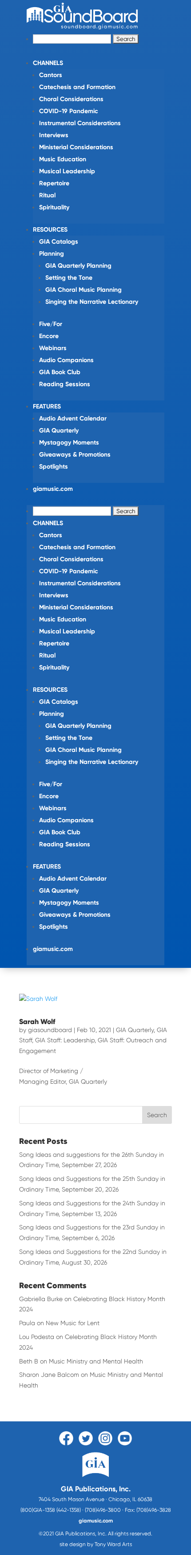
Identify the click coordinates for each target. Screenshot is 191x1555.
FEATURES (47, 406)
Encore (49, 336)
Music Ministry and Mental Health (96, 1361)
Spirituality (54, 207)
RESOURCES (50, 229)
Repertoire (54, 183)
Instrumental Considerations (80, 123)
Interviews (53, 135)
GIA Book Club (59, 372)
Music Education (62, 159)
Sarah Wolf (37, 1021)
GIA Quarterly (59, 430)
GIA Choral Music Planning (83, 290)
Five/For (50, 324)
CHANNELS (48, 63)
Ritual (47, 195)
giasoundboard (50, 1029)
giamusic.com (53, 489)
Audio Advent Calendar (73, 418)
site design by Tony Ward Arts (96, 1544)
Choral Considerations (71, 99)
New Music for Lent (72, 1322)
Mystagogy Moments (69, 442)
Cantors (50, 75)
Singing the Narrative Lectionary (91, 302)
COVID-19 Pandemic (68, 111)
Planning (51, 253)
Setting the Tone (68, 278)
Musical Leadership (67, 171)
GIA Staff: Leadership (65, 1040)
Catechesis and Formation (77, 87)
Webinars (53, 348)
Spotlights (53, 466)
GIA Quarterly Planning (78, 265)
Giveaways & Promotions (75, 454)
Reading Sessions (64, 384)
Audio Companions (66, 360)
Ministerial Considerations (76, 147)
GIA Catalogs (58, 241)
